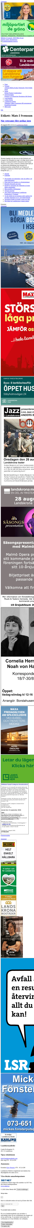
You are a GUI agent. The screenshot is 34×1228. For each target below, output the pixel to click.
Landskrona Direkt (21, 125)
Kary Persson (11, 1167)
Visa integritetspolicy (7, 1222)
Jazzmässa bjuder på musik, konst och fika (17, 199)
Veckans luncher (9, 191)
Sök (3, 1206)
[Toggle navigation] (1, 43)
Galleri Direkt (9, 100)
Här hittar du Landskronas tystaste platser (17, 201)
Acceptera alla (5, 1226)
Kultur (16, 88)
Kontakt (13, 105)
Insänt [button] (6, 91)
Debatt (7, 93)
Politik (30, 88)
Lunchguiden (8, 98)
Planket (11, 93)
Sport (6, 89)
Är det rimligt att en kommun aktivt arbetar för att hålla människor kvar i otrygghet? (18, 196)
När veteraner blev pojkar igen (16, 120)
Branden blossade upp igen (13, 184)
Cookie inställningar (22, 1189)
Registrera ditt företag (25, 96)
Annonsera (18, 103)
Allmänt (7, 88)
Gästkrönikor (18, 93)
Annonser (4, 1)
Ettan (6, 84)
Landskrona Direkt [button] (10, 101)
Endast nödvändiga (7, 1224)
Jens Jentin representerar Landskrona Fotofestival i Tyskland (15, 193)
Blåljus (12, 88)
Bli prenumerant (26, 103)
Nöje (26, 88)
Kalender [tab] (7, 175)
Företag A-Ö (8, 96)
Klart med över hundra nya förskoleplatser (17, 182)
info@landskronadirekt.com (9, 1158)
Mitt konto (8, 107)
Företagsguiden (5, 835)
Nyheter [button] (7, 86)
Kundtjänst (8, 105)
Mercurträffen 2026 (12, 189)
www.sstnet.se (5, 1186)
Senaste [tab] (7, 174)
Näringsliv (22, 88)
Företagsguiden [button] (9, 94)
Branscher (15, 96)
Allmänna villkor (10, 103)
